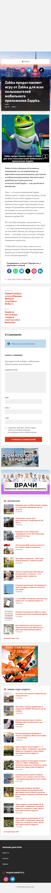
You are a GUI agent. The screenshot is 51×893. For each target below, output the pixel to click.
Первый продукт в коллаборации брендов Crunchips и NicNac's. (13, 298)
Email (8, 408)
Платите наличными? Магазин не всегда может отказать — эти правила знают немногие (29, 574)
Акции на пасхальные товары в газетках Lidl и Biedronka (12, 317)
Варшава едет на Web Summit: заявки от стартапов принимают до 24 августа (31, 507)
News (14, 107)
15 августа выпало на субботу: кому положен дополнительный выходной (31, 613)
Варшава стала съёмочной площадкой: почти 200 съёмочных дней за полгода (29, 533)
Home (7, 107)
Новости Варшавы (24, 279)
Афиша (5, 864)
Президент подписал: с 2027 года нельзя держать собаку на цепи (29, 559)
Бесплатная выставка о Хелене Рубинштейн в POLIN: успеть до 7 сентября (29, 722)
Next (7, 309)
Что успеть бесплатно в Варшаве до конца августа (30, 694)
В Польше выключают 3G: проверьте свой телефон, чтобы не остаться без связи (31, 587)
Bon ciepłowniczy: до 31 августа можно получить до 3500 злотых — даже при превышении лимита (30, 627)
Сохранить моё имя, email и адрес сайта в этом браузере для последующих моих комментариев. (22, 430)
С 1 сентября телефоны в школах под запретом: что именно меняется (31, 599)
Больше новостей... (12, 638)
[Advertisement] (25, 26)
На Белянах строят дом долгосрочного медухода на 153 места (29, 520)
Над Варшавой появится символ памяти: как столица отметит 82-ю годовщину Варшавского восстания (30, 777)
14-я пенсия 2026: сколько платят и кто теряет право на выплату (29, 546)
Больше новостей (11, 832)
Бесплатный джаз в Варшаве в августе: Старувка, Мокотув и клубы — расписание (30, 735)
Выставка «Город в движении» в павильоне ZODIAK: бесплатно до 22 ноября (30, 708)
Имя (7, 397)
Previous (8, 290)
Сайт (7, 418)
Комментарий (11, 370)
